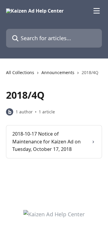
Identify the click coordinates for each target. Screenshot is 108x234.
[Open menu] (96, 10)
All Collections (20, 72)
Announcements (57, 72)
